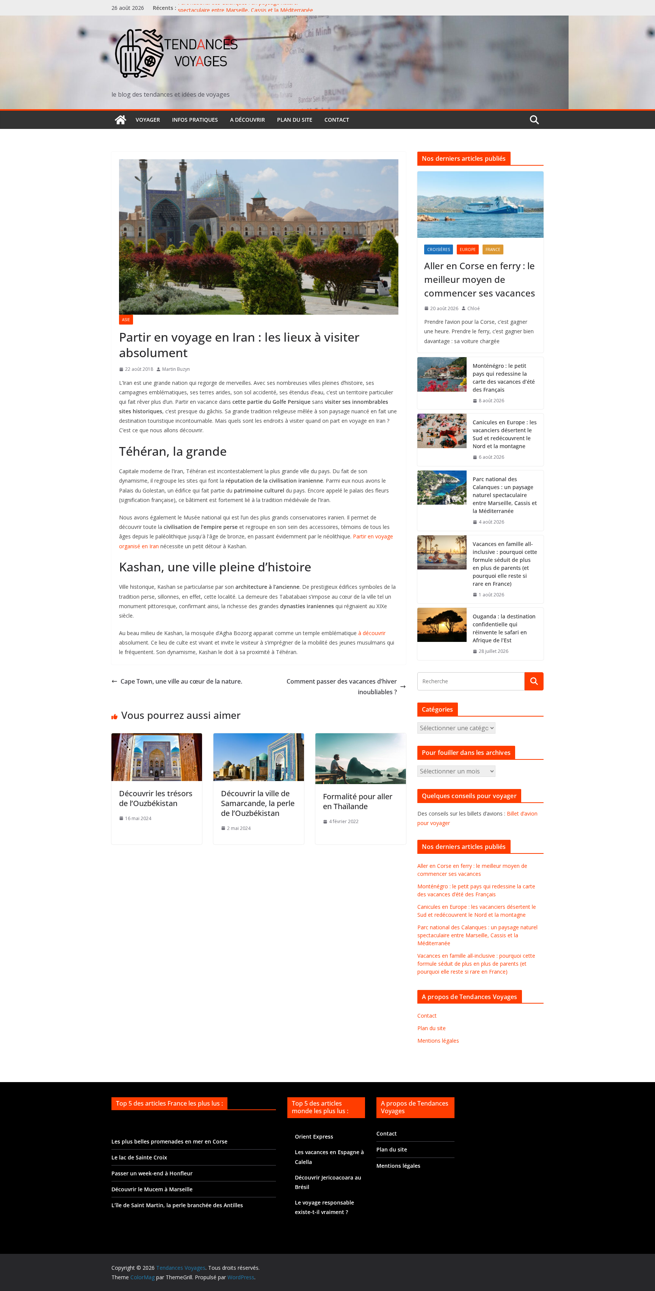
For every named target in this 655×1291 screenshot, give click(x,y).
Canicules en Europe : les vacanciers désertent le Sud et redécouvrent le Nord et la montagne (505, 434)
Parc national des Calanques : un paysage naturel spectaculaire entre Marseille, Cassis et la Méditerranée (245, 11)
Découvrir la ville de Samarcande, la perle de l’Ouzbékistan (258, 803)
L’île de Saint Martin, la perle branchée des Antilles (177, 1205)
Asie (126, 319)
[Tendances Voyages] (120, 120)
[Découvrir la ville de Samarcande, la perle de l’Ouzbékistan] (258, 738)
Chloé (473, 308)
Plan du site (294, 119)
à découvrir (371, 633)
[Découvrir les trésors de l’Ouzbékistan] (156, 738)
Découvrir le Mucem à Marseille (152, 1189)
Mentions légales (438, 1040)
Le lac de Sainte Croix (139, 1157)
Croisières (438, 249)
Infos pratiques (195, 119)
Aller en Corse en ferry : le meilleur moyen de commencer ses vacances (479, 279)
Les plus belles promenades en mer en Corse (169, 1141)
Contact (336, 119)
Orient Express (314, 1136)
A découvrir (247, 119)
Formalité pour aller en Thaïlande (357, 801)
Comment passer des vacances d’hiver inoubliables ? (342, 686)
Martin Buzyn (176, 369)
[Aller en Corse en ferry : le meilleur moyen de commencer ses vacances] (480, 204)
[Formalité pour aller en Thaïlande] (360, 738)
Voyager (148, 119)
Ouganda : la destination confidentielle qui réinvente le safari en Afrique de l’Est (504, 628)
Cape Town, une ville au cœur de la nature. (181, 681)
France (493, 249)
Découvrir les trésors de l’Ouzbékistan (156, 798)
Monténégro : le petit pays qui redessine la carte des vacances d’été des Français (504, 377)
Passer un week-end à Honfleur (152, 1173)
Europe (468, 249)
